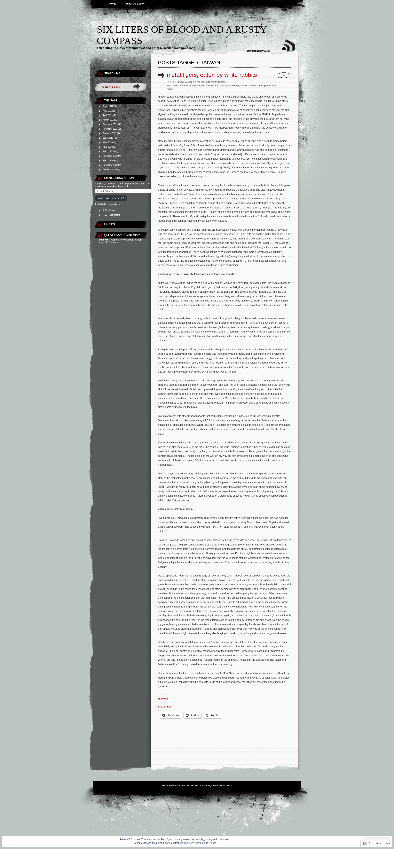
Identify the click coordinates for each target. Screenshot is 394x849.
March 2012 (109, 119)
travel (224, 82)
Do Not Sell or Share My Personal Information (209, 785)
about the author (135, 3)
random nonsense (229, 85)
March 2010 (109, 151)
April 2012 (108, 115)
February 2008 (110, 165)
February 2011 (110, 129)
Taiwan (252, 85)
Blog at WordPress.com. (174, 785)
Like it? (109, 224)
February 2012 (110, 124)
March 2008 (109, 160)
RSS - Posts (109, 210)
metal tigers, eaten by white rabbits (212, 75)
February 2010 (110, 156)
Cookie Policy (208, 843)
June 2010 (108, 138)
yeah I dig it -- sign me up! (111, 198)
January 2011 (109, 133)
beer (175, 85)
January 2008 (110, 169)
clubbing (191, 85)
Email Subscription (119, 177)
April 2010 (108, 147)
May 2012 (108, 110)
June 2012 (108, 106)
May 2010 (108, 142)
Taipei (244, 85)
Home (112, 3)
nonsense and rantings (207, 82)
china (182, 85)
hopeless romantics (207, 85)
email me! (104, 239)
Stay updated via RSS (258, 50)
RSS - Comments (111, 215)
